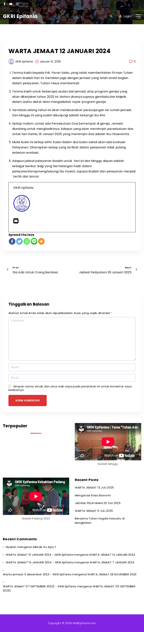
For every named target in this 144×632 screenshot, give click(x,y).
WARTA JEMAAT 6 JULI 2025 (94, 511)
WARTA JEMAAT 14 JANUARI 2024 (112, 555)
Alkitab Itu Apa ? (44, 547)
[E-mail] (15, 222)
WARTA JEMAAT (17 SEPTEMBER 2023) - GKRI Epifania (39, 586)
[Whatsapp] (26, 241)
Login (127, 16)
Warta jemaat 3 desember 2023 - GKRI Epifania (37, 574)
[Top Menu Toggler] (138, 16)
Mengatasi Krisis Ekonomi (93, 495)
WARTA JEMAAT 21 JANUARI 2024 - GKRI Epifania (39, 555)
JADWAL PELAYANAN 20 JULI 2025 (98, 503)
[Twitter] (19, 241)
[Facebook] (12, 241)
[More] (41, 241)
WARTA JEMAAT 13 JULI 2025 (94, 487)
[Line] (34, 241)
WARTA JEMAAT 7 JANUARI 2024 (112, 562)
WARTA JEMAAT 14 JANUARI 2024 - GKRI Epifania (39, 562)
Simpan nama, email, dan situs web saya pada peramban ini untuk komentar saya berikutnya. (70, 388)
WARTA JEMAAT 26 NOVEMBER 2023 (111, 574)
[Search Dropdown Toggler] (111, 16)
